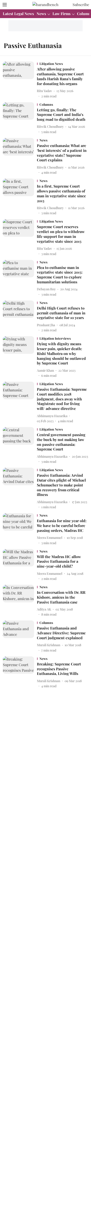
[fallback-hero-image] (20, 79)
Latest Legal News (18, 13)
